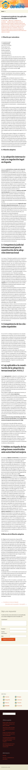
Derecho (7, 705)
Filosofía (19, 702)
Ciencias (7, 697)
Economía (19, 705)
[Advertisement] (19, 47)
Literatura (19, 699)
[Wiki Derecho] (14, 5)
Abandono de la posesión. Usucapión (16, 604)
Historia (7, 702)
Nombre (3, 629)
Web (2, 636)
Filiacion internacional (14, 29)
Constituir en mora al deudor (9, 602)
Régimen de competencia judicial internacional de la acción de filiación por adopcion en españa (13, 30)
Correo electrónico (4, 632)
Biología (19, 697)
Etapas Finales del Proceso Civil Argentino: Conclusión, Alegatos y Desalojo (9, 724)
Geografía (7, 699)
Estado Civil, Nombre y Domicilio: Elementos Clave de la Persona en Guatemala (9, 734)
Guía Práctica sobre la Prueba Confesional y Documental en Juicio (9, 729)
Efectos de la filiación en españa (12, 26)
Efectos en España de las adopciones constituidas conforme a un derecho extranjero (12, 28)
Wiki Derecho (5, 767)
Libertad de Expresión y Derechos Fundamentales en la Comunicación (9, 745)
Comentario (4, 619)
